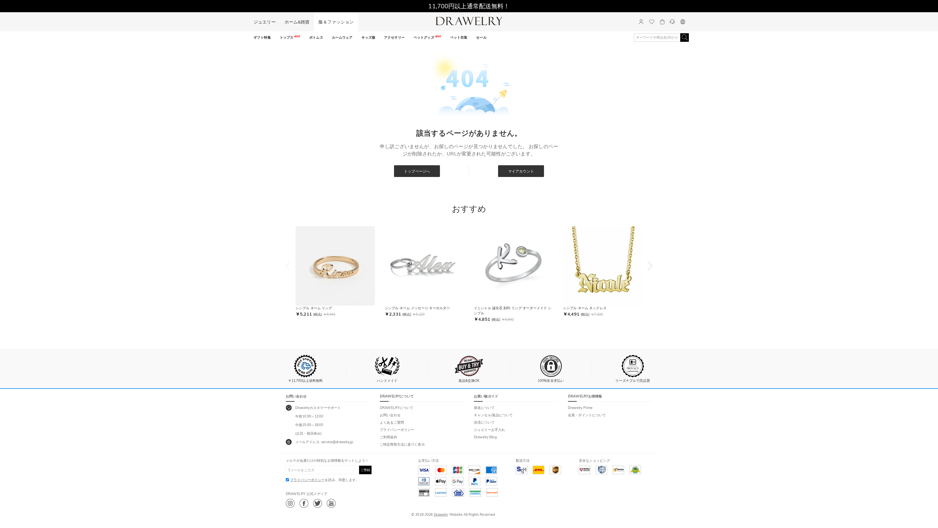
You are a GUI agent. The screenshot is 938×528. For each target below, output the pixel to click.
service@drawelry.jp (337, 442)
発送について (484, 408)
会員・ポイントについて (587, 415)
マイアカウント (521, 171)
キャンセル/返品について (493, 415)
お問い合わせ (390, 415)
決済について (484, 422)
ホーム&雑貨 (297, 21)
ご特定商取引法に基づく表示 (402, 444)
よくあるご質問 (392, 422)
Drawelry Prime (580, 408)
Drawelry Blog (485, 437)
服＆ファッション (336, 21)
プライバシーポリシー (397, 430)
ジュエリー (265, 21)
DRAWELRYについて (397, 408)
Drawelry (441, 514)
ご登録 (365, 470)
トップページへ (417, 171)
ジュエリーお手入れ (489, 430)
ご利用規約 (388, 437)
